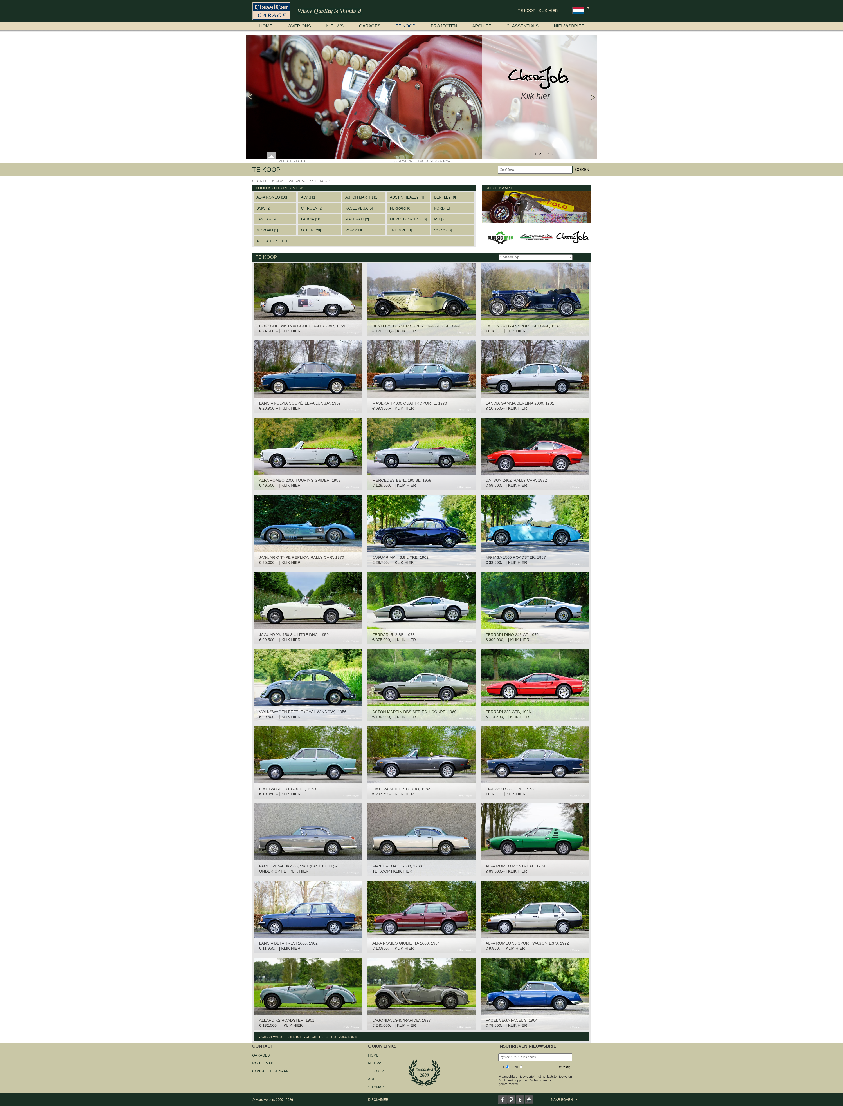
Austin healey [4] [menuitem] (407, 197)
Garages (369, 25)
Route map (262, 1063)
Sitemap (376, 1087)
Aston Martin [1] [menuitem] (361, 197)
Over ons (299, 25)
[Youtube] (529, 1099)
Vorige (309, 1037)
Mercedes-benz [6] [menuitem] (408, 219)
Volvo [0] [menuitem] (443, 230)
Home (265, 25)
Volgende (347, 1037)
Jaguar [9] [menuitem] (266, 219)
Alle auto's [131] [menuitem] (272, 241)
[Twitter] (520, 1099)
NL (517, 1067)
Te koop (405, 25)
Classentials (522, 25)
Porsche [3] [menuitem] (357, 230)
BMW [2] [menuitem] (263, 208)
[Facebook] (502, 1099)
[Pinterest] (511, 1099)
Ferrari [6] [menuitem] (400, 208)
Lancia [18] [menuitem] (311, 219)
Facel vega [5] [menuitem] (359, 208)
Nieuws (335, 25)
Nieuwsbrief (569, 25)
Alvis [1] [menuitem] (308, 197)
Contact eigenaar (270, 1071)
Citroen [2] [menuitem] (312, 208)
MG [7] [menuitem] (439, 219)
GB (503, 1067)
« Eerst (294, 1037)
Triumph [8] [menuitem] (401, 230)
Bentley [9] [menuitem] (445, 197)
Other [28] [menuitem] (311, 230)
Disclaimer (378, 1099)
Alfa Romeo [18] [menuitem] (271, 197)
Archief (481, 25)
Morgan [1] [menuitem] (267, 230)
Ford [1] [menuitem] (442, 208)
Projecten (444, 25)
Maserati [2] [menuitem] (357, 219)
